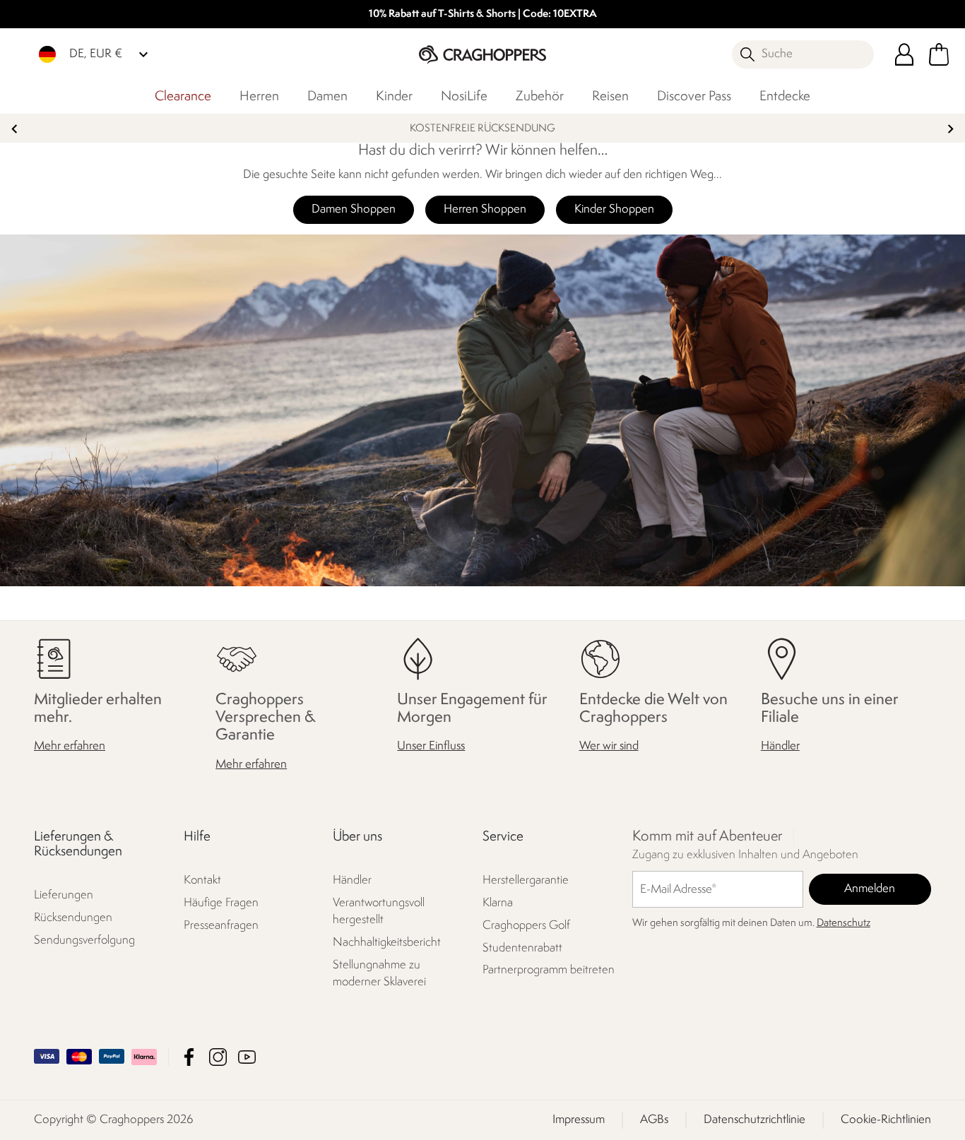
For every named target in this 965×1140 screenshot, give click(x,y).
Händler (780, 746)
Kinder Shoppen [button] (614, 209)
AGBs (654, 1120)
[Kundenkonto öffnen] (904, 54)
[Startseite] (482, 54)
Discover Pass (694, 97)
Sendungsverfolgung (84, 940)
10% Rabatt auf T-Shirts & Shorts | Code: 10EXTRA (483, 14)
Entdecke (784, 97)
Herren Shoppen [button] (485, 209)
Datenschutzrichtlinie (754, 1120)
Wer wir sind (609, 746)
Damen (327, 97)
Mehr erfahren (69, 746)
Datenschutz (843, 923)
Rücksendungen (73, 918)
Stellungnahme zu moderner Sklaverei (379, 973)
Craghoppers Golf (526, 926)
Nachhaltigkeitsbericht (387, 943)
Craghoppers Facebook (189, 1057)
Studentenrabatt (522, 948)
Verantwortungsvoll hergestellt (379, 911)
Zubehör (540, 97)
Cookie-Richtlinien (886, 1120)
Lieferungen (63, 895)
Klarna (497, 903)
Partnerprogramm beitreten (548, 971)
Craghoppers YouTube (247, 1057)
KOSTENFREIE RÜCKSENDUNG (482, 129)
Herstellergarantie (525, 880)
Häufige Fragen (221, 903)
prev (14, 129)
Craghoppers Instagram (218, 1057)
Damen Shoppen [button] (354, 209)
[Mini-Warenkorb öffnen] (939, 54)
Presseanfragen (221, 926)
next (950, 129)
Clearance (183, 97)
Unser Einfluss (431, 746)
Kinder (394, 97)
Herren (259, 97)
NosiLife (464, 97)
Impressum (578, 1120)
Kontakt (202, 880)
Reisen (610, 97)
